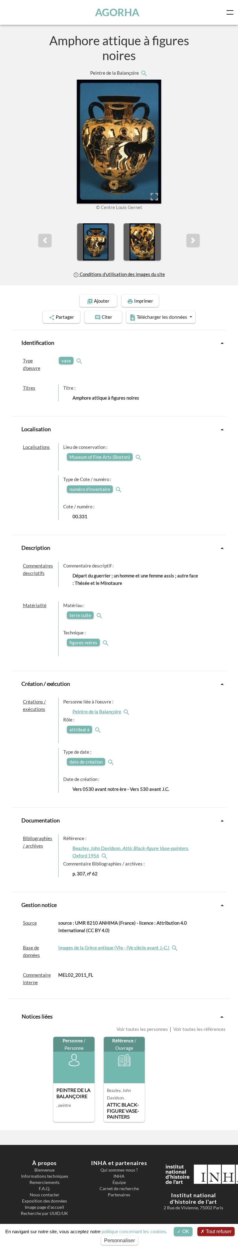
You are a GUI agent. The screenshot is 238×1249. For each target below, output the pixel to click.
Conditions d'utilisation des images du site (122, 274)
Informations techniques (44, 1176)
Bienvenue (44, 1170)
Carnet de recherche (119, 1188)
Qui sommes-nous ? (119, 1170)
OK (185, 1231)
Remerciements (44, 1182)
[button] (44, 240)
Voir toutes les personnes (143, 1029)
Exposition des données (44, 1201)
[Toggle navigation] (231, 12)
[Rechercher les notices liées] (144, 73)
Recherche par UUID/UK (44, 1213)
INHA (119, 1176)
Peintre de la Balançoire (115, 73)
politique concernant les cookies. (134, 1231)
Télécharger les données (162, 317)
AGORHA (117, 12)
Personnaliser (119, 1240)
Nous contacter (45, 1194)
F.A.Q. (44, 1188)
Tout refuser (218, 1231)
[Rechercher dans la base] (175, 947)
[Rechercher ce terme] (80, 360)
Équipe (119, 1182)
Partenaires (119, 1194)
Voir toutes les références (199, 1029)
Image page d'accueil (44, 1207)
